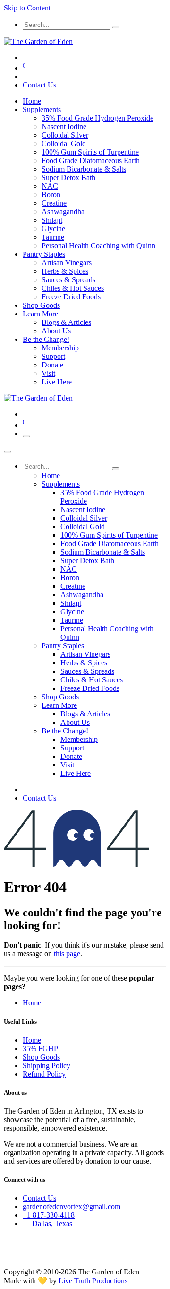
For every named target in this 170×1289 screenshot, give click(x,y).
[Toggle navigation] (26, 436)
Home (32, 1003)
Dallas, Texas (48, 1223)
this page (67, 953)
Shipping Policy (46, 1066)
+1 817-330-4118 (49, 1215)
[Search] (115, 27)
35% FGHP (40, 1049)
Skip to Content (27, 8)
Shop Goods (41, 1057)
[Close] (7, 452)
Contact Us (39, 85)
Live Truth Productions (93, 1281)
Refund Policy (44, 1074)
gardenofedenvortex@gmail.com (71, 1206)
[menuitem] (32, 101)
